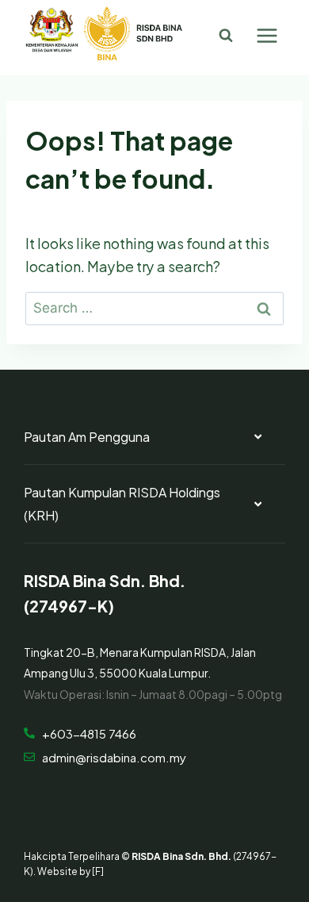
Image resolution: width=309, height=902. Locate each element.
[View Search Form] (226, 35)
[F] (98, 870)
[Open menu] (266, 35)
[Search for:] (154, 305)
